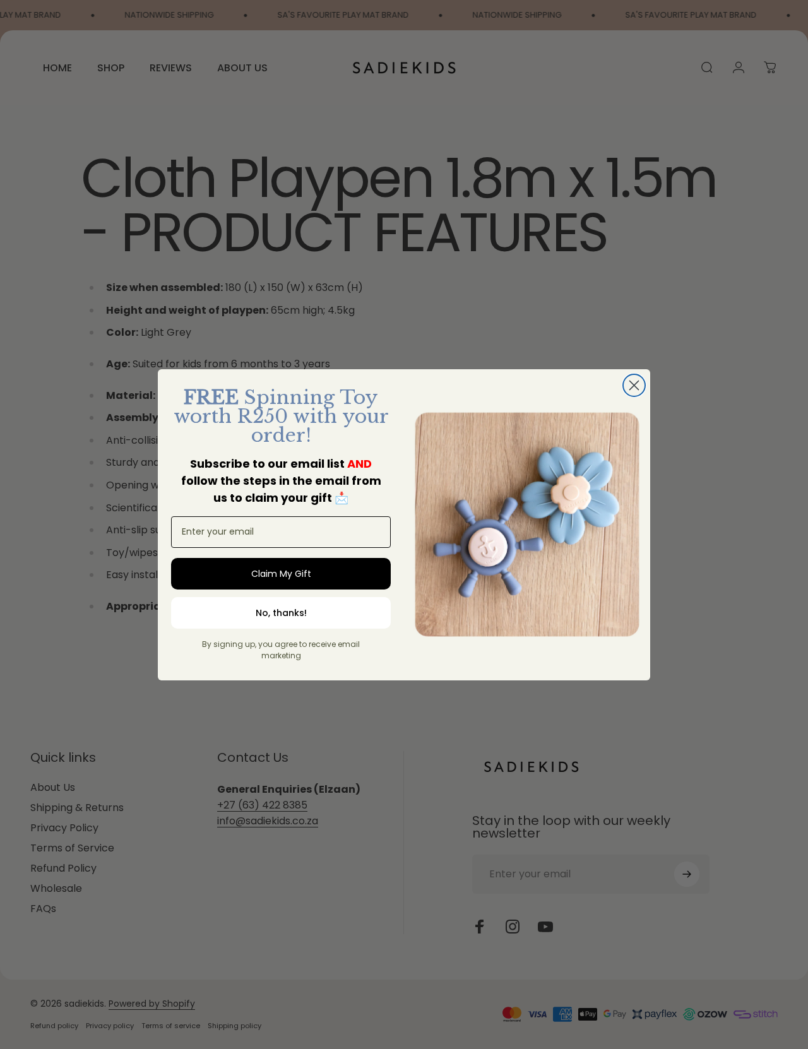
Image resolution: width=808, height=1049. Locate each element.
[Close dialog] (634, 385)
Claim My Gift (281, 573)
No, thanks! (281, 613)
